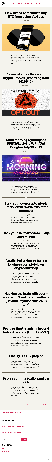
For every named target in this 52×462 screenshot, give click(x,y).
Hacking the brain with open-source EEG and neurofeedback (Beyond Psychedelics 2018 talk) (26, 299)
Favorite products (37, 3)
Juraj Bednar (3, 3)
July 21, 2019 (26, 151)
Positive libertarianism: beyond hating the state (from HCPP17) (26, 330)
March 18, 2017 (27, 386)
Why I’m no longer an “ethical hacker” (10, 430)
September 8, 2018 (26, 308)
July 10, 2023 (26, 20)
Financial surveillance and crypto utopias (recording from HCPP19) (26, 78)
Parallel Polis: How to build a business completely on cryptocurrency (26, 264)
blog (3, 448)
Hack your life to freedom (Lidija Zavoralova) (26, 235)
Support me (25, 3)
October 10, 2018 (26, 240)
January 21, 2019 (27, 214)
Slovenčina (35, 4)
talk (3, 449)
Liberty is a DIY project (26, 356)
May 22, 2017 (26, 360)
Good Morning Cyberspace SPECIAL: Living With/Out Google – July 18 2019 (26, 143)
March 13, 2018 (27, 336)
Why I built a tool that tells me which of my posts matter (14, 434)
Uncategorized (5, 451)
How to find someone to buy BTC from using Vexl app (26, 14)
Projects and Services (16, 3)
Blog (17, 1)
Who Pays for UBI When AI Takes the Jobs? (11, 432)
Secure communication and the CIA (26, 380)
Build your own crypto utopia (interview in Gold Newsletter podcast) (26, 207)
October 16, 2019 (26, 85)
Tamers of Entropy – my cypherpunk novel (28, 1)
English (40, 4)
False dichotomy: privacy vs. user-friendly (11, 424)
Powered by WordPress (17, 459)
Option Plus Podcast (28, 4)
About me (39, 1)
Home (14, 1)
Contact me (30, 3)
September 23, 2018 (27, 272)
